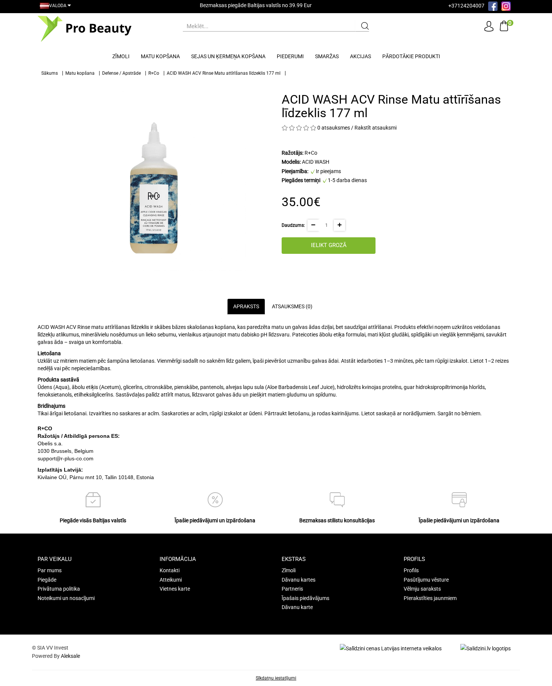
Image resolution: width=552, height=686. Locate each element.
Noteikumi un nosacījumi (66, 598)
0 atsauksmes (333, 128)
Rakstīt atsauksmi (375, 128)
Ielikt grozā (329, 245)
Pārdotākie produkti (411, 56)
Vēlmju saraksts (422, 589)
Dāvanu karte (297, 607)
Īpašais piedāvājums (305, 598)
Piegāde (47, 580)
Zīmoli (121, 56)
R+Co (153, 73)
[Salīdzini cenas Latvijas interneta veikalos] (390, 648)
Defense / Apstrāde (121, 73)
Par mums (50, 570)
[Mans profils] (488, 26)
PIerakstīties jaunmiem (430, 598)
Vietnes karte (175, 589)
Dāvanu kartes (298, 580)
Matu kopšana (160, 56)
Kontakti (169, 570)
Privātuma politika (59, 589)
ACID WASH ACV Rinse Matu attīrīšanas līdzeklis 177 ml (224, 73)
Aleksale (70, 656)
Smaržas (327, 56)
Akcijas (360, 56)
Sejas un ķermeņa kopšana (228, 56)
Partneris (292, 589)
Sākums (49, 73)
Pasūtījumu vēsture (426, 580)
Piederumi (290, 56)
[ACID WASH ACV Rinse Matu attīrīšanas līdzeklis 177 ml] (154, 178)
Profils (411, 570)
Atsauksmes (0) (292, 306)
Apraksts (246, 306)
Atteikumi (171, 580)
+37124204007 (466, 6)
